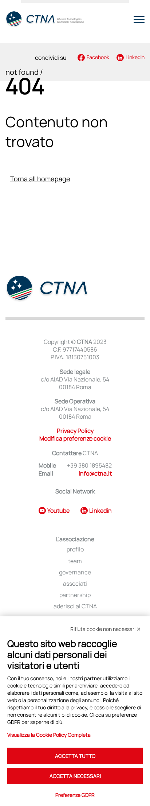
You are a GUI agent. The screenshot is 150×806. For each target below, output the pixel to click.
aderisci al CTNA (75, 606)
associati (75, 584)
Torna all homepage (40, 178)
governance (75, 572)
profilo (75, 549)
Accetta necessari (75, 775)
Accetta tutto (75, 755)
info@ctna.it (95, 473)
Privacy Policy (75, 431)
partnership (75, 595)
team (75, 561)
